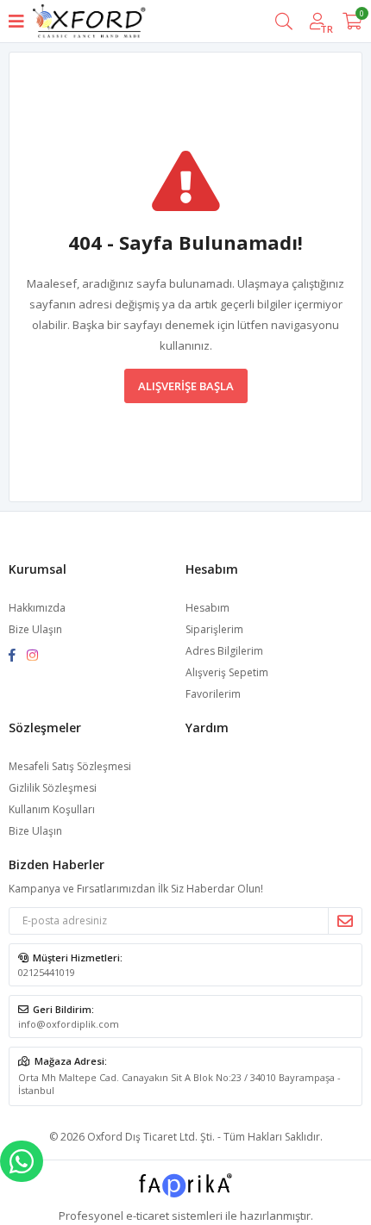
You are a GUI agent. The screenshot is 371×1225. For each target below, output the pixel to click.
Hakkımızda (37, 607)
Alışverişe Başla (186, 386)
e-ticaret (147, 1215)
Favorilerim (213, 694)
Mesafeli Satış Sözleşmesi (70, 766)
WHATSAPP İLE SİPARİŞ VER (21, 1161)
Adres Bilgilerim (224, 651)
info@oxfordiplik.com (68, 1023)
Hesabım (208, 607)
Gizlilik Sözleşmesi (53, 787)
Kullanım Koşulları (52, 809)
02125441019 (46, 972)
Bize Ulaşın (35, 629)
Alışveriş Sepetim (227, 672)
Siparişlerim (214, 629)
